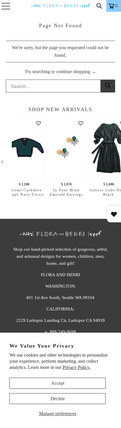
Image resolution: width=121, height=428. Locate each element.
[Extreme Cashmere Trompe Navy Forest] (24, 147)
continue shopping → (76, 71)
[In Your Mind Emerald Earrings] (66, 147)
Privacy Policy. (76, 367)
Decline (58, 398)
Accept (57, 383)
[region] (60, 162)
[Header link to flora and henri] (60, 6)
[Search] (99, 6)
